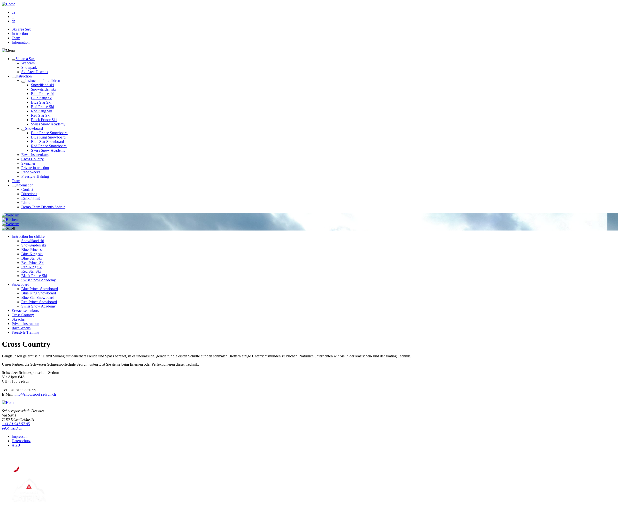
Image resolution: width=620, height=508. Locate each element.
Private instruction (35, 168)
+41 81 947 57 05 (16, 424)
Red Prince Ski (42, 107)
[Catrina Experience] (29, 502)
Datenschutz (21, 441)
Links (25, 202)
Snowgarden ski (43, 89)
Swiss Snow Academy (48, 124)
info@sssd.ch (12, 428)
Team (16, 38)
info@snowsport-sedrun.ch (35, 394)
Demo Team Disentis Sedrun (43, 207)
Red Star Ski (40, 115)
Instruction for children (42, 80)
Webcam (28, 63)
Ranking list (30, 198)
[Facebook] (15, 456)
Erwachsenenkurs (34, 155)
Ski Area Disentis (34, 72)
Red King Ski (41, 111)
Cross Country (32, 159)
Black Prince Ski (44, 120)
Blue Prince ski (42, 94)
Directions (29, 194)
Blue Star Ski (41, 102)
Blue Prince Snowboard (49, 133)
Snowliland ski (42, 85)
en (13, 21)
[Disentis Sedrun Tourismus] (45, 471)
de (13, 12)
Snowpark (29, 67)
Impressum (20, 436)
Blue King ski (41, 98)
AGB (16, 445)
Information (21, 42)
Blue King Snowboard (48, 137)
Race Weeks (30, 172)
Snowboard (34, 128)
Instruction (20, 33)
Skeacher (28, 163)
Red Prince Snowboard (49, 146)
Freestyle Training (35, 176)
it (13, 17)
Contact (27, 189)
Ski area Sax (21, 29)
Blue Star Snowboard (47, 141)
